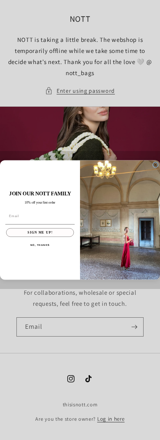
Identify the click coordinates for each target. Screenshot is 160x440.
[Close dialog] (155, 165)
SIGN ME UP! (40, 232)
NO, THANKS (40, 245)
